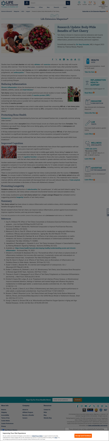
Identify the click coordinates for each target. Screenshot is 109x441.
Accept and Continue (83, 436)
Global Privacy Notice (37, 436)
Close (55, 437)
